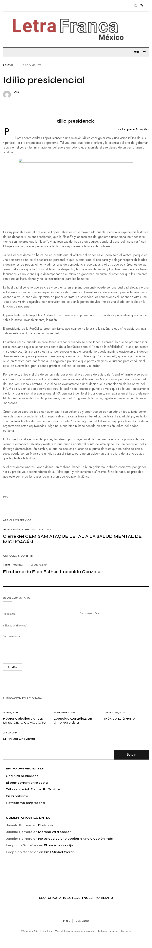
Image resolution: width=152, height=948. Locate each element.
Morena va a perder (54, 832)
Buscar (131, 754)
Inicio (66, 921)
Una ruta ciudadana (22, 776)
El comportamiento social (27, 782)
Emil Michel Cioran (59, 852)
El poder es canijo (58, 845)
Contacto (82, 921)
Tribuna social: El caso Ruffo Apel (33, 789)
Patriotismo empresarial (26, 803)
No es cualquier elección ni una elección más (75, 838)
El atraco (45, 825)
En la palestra (17, 796)
